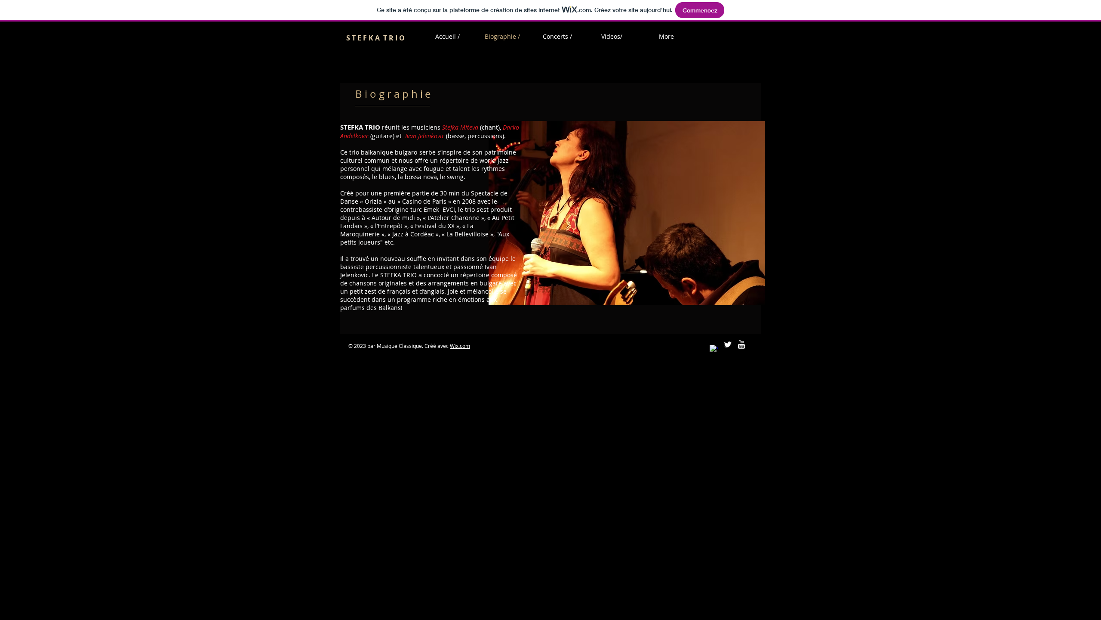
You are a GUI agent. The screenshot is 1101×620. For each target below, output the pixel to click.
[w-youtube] (741, 344)
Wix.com (460, 345)
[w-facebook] (714, 349)
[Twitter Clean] (727, 344)
